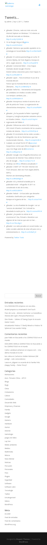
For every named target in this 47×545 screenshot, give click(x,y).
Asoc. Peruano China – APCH (15, 378)
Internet (7, 431)
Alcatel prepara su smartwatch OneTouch (20, 309)
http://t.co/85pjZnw (13, 152)
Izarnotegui (9, 434)
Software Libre (10, 487)
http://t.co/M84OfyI (22, 87)
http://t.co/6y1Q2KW (13, 39)
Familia (7, 410)
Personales (9, 469)
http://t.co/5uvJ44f (30, 63)
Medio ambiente (11, 445)
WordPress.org (10, 524)
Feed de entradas (11, 517)
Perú (6, 473)
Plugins (7, 476)
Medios (7, 448)
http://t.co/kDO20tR (13, 190)
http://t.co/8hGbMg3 (13, 179)
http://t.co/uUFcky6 (29, 119)
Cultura (7, 396)
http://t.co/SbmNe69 (33, 51)
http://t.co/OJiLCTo (26, 161)
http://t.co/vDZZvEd (13, 45)
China (7, 388)
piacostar (33, 143)
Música (7, 455)
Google (7, 417)
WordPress (9, 504)
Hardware (8, 424)
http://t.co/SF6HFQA (29, 131)
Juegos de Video (11, 438)
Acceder (8, 514)
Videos (7, 501)
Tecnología (9, 490)
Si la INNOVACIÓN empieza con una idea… (20, 306)
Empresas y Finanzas (12, 406)
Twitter (26, 22)
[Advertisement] (23, 262)
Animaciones (9, 374)
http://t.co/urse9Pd (33, 211)
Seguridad (8, 480)
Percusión (8, 466)
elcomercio (30, 149)
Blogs (7, 381)
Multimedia (9, 452)
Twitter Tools (19, 237)
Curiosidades (9, 399)
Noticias (8, 462)
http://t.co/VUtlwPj (28, 232)
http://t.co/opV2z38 (32, 140)
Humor (7, 427)
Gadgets (8, 413)
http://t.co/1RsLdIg (13, 223)
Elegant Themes (23, 539)
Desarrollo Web (10, 402)
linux (19, 164)
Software (8, 483)
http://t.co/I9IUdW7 (13, 75)
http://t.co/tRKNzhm (13, 98)
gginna (26, 42)
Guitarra (8, 420)
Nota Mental (9, 459)
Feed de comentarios (12, 521)
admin (9, 22)
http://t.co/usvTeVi (35, 199)
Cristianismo (9, 392)
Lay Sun (7, 441)
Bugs (6, 385)
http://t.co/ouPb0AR (34, 107)
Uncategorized (10, 497)
